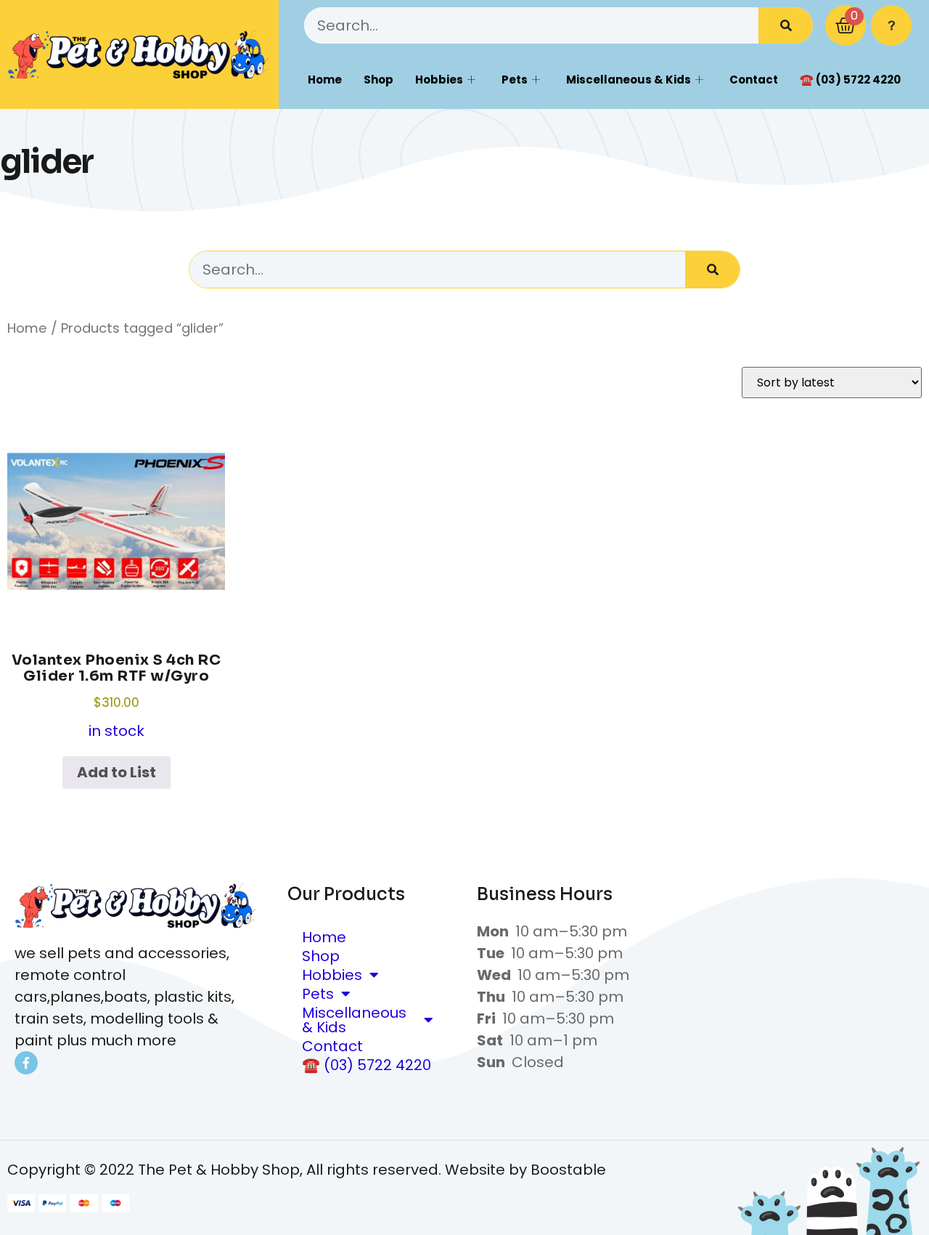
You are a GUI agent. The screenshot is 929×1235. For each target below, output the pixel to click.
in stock (116, 696)
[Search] (785, 25)
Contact (753, 79)
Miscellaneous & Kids (628, 79)
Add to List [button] (116, 772)
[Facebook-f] (26, 1062)
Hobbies (439, 79)
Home (325, 79)
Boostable (568, 1169)
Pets (515, 79)
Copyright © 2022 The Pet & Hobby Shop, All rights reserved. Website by (269, 1169)
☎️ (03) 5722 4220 (850, 79)
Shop (378, 79)
